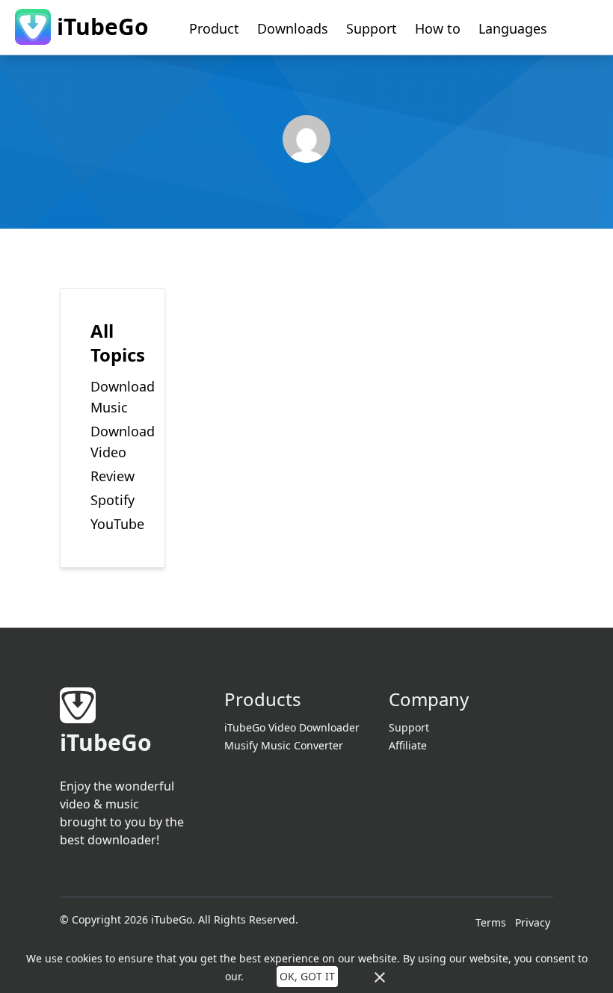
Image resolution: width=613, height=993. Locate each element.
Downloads (292, 28)
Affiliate (408, 745)
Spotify (112, 500)
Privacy (532, 922)
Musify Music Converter (283, 745)
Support (371, 28)
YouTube (117, 524)
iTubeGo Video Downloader (292, 727)
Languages (512, 28)
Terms (490, 922)
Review (112, 476)
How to (437, 28)
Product (214, 28)
